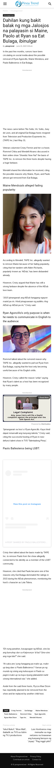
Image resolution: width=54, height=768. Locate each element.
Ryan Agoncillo (40, 714)
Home (5, 11)
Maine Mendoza (42, 710)
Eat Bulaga (28, 710)
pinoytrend (9, 46)
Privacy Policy (35, 756)
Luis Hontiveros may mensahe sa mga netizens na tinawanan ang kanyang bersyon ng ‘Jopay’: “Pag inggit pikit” (39, 735)
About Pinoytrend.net (19, 756)
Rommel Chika (25, 714)
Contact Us (36, 759)
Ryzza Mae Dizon (10, 717)
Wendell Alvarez (36, 717)
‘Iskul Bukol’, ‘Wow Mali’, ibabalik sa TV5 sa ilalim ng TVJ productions (14, 732)
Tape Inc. (23, 717)
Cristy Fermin (16, 710)
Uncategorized (16, 11)
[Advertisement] (27, 99)
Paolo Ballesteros (10, 714)
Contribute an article (21, 759)
